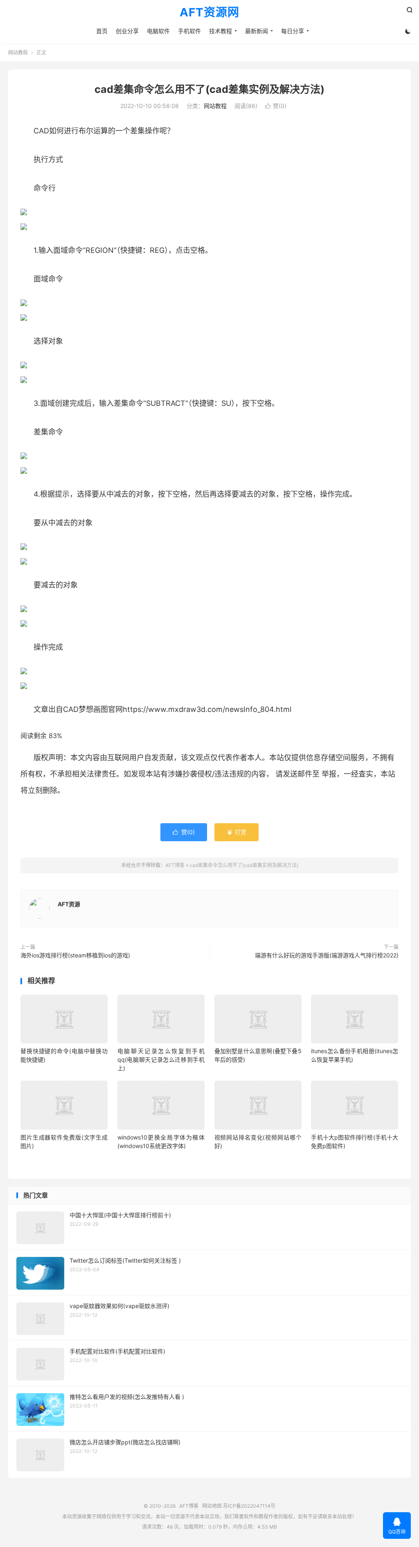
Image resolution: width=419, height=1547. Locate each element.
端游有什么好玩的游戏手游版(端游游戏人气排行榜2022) (327, 955)
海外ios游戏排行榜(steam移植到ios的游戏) (75, 955)
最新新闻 (256, 30)
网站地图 (212, 1506)
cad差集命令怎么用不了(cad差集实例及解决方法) (209, 89)
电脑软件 (158, 30)
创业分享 (127, 30)
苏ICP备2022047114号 (249, 1506)
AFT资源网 (209, 12)
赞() (275, 105)
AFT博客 (175, 865)
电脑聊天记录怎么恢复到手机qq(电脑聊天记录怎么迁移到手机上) (161, 1059)
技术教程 (220, 30)
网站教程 (18, 53)
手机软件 (189, 30)
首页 (102, 30)
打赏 (236, 832)
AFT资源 (69, 904)
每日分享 (292, 30)
